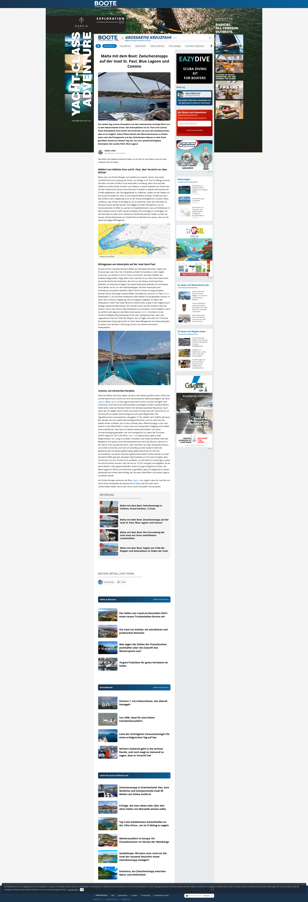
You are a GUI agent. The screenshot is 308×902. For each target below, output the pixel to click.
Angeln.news (125, 899)
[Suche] (210, 37)
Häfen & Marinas (157, 46)
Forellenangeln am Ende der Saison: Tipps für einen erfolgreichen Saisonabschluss (198, 364)
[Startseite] (98, 46)
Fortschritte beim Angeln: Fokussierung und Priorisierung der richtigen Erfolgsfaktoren (199, 342)
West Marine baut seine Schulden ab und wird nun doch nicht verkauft (199, 318)
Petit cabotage (174, 46)
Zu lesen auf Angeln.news (191, 331)
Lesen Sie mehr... (73, 890)
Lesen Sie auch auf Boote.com (114, 775)
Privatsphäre (145, 895)
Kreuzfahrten (125, 46)
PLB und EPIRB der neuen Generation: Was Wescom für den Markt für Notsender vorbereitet (199, 307)
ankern (166, 293)
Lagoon (101, 401)
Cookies (134, 895)
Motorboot (109, 46)
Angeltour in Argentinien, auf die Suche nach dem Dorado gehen (199, 353)
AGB (112, 895)
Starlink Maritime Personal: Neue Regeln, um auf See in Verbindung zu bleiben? (199, 295)
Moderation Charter (161, 895)
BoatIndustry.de (111, 899)
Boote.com (98, 899)
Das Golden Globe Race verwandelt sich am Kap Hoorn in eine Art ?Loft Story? (194, 101)
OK (82, 890)
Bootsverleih (141, 46)
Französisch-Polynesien (194, 46)
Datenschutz (122, 895)
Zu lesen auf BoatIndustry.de (193, 285)
